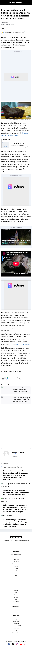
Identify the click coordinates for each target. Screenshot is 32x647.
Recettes (16, 568)
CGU (16, 630)
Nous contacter (16, 621)
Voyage (16, 604)
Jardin (16, 575)
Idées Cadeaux (16, 606)
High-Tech (16, 571)
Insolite (8, 7)
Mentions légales (16, 628)
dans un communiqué (22, 344)
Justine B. (5, 22)
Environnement (16, 564)
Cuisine (16, 566)
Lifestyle (16, 588)
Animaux (16, 557)
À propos (16, 619)
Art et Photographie (16, 554)
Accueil (3, 7)
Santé (16, 592)
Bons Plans (16, 559)
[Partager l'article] (3, 28)
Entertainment (16, 561)
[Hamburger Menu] (3, 2)
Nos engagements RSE (16, 626)
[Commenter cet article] (7, 28)
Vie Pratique (16, 601)
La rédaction (16, 623)
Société (16, 597)
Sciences (13, 7)
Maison (16, 590)
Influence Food (16, 633)
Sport (16, 599)
